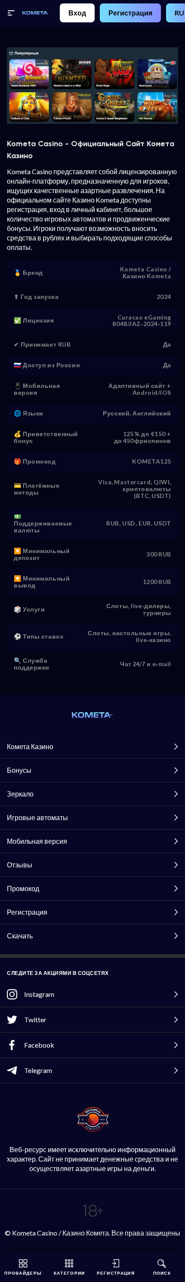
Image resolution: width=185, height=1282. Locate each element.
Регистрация (130, 13)
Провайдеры (23, 1273)
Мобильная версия (37, 841)
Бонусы (19, 770)
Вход (77, 13)
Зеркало (20, 794)
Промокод (23, 888)
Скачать (20, 936)
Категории (69, 1273)
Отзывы (19, 865)
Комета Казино (30, 746)
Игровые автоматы (37, 817)
